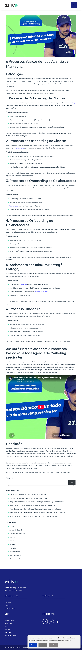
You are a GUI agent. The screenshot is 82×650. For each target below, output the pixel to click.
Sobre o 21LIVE (9, 620)
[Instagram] (45, 621)
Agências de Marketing (18, 534)
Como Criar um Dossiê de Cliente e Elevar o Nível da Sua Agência (32, 505)
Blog (6, 626)
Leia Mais (53, 645)
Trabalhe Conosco (11, 635)
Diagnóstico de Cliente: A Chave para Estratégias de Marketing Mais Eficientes (37, 502)
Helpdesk (8, 632)
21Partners (8, 623)
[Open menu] (74, 5)
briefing (24, 284)
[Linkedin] (51, 621)
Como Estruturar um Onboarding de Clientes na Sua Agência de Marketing (35, 509)
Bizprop (7, 629)
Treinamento (14, 206)
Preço (7, 605)
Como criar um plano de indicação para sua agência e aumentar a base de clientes (37, 513)
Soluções (8, 602)
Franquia (12, 541)
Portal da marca (15, 552)
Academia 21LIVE (16, 530)
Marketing (13, 548)
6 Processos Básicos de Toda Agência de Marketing (28, 494)
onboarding (71, 103)
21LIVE (12, 526)
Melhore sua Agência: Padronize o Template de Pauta (28, 498)
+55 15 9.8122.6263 (15, 590)
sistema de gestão (41, 292)
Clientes (12, 537)
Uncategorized (15, 559)
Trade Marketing (15, 555)
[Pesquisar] (72, 482)
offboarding (20, 148)
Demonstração (10, 608)
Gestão (12, 544)
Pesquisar (9, 478)
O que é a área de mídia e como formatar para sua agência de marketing (34, 516)
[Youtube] (57, 621)
